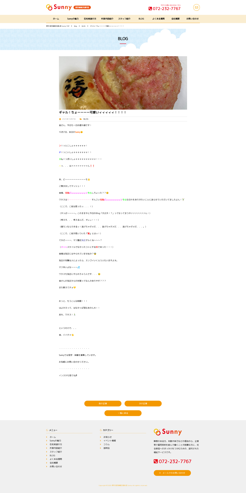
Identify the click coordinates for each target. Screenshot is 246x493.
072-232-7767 (167, 8)
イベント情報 (110, 440)
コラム (107, 444)
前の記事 (103, 403)
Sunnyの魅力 (73, 18)
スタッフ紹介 (124, 18)
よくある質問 (158, 18)
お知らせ (108, 437)
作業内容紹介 (107, 18)
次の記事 (143, 403)
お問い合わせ (192, 18)
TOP (57, 26)
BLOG (141, 18)
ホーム (56, 18)
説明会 (107, 448)
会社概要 (175, 18)
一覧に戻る (123, 413)
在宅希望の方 (90, 18)
